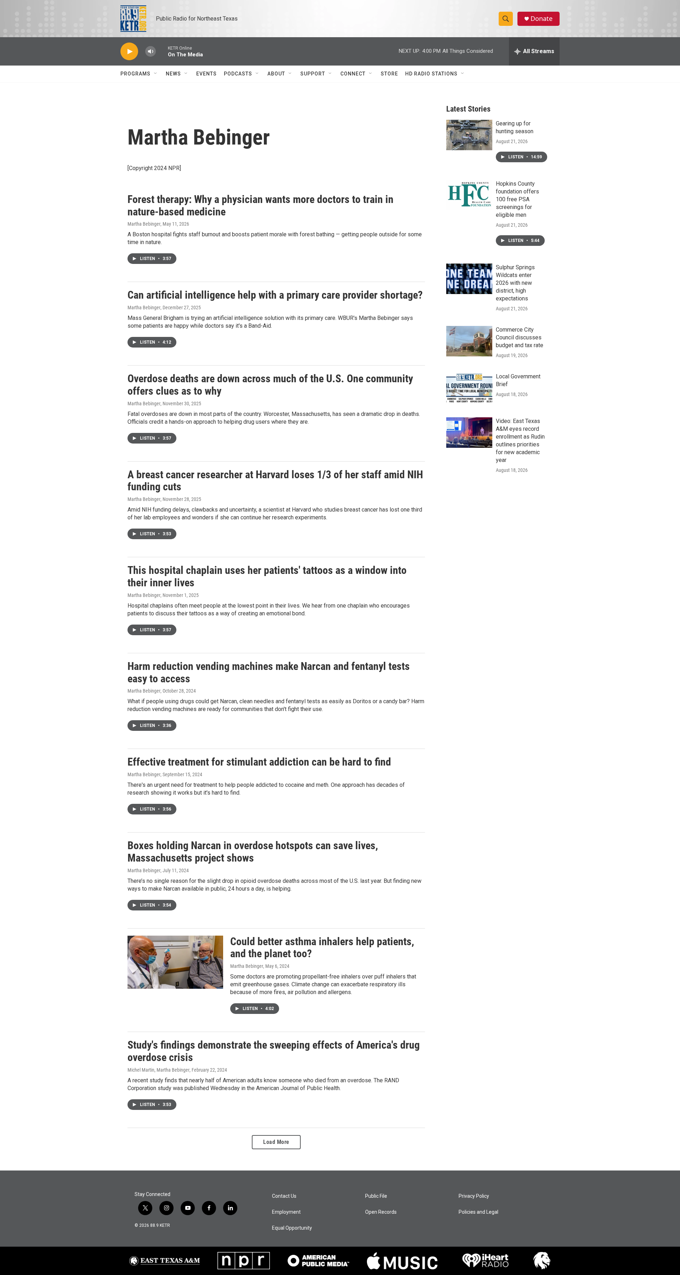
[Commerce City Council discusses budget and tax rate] (469, 341)
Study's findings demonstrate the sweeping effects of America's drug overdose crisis (274, 1051)
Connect (353, 74)
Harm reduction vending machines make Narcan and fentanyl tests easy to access (269, 672)
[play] (129, 51)
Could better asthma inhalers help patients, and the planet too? (322, 947)
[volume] (150, 52)
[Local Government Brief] (469, 388)
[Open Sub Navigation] (156, 74)
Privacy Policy (474, 1196)
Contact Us (284, 1196)
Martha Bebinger (144, 224)
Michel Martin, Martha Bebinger (158, 1070)
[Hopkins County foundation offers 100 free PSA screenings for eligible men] (469, 195)
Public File (376, 1196)
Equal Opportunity (292, 1228)
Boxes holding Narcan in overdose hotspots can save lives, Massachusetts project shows (253, 851)
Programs (135, 74)
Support (312, 74)
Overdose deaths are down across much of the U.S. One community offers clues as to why (270, 384)
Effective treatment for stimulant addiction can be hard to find (259, 762)
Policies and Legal (478, 1212)
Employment (286, 1212)
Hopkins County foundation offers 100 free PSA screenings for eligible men (517, 199)
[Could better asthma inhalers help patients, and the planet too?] (175, 962)
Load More (276, 1142)
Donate (541, 18)
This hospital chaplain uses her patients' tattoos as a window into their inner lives (267, 576)
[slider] (162, 51)
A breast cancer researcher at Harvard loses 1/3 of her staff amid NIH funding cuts (275, 480)
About (276, 74)
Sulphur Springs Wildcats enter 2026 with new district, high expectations (515, 283)
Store (389, 74)
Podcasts (238, 74)
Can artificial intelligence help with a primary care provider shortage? (275, 295)
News (173, 74)
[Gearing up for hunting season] (469, 135)
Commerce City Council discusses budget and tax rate (519, 337)
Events (206, 74)
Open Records (381, 1212)
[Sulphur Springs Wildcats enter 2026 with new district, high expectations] (469, 279)
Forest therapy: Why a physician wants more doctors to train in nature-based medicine (260, 205)
